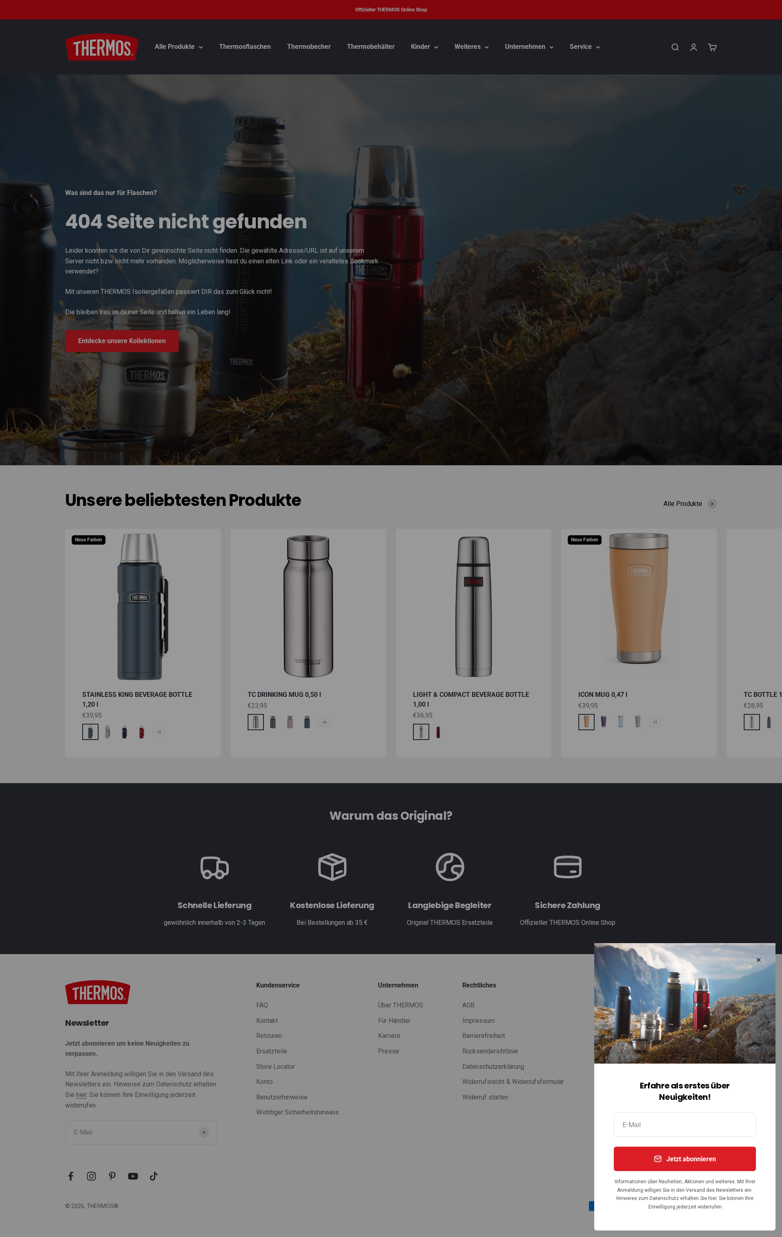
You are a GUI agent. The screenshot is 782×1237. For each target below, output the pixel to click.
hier (712, 1198)
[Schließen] (758, 960)
